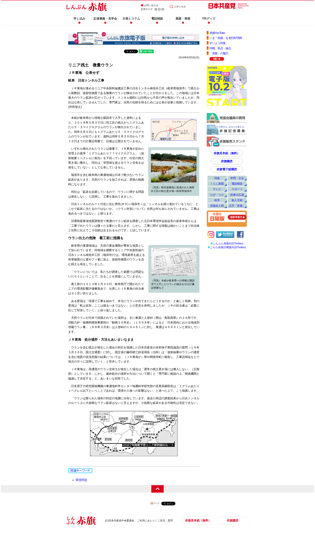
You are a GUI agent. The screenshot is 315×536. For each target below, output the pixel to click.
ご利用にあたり (146, 520)
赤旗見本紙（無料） (227, 153)
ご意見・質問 (165, 520)
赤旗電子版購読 (227, 169)
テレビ (217, 189)
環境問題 (81, 480)
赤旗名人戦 (217, 205)
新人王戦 (237, 200)
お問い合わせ (151, 5)
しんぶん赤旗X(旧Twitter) (228, 243)
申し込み (79, 18)
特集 (217, 178)
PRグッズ (208, 18)
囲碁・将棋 (183, 18)
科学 (217, 200)
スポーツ (237, 189)
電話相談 (157, 18)
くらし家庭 (217, 183)
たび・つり (217, 194)
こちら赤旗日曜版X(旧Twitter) (228, 247)
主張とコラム (131, 18)
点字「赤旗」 (237, 205)
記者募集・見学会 (105, 18)
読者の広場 (237, 194)
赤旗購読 (227, 161)
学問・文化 (237, 178)
